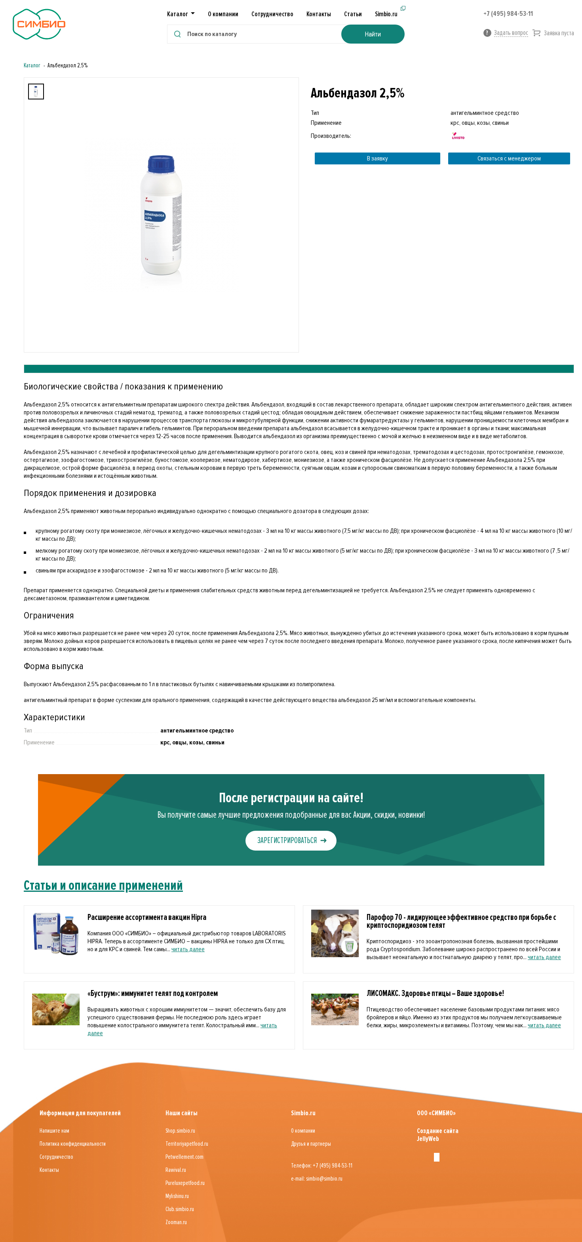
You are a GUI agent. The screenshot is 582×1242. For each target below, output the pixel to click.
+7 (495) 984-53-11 (508, 13)
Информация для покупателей (80, 1112)
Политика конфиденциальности (73, 1144)
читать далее (188, 949)
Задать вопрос (511, 32)
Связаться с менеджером (509, 158)
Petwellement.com (184, 1157)
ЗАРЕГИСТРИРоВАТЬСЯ (287, 840)
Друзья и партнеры (311, 1144)
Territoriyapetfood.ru (186, 1144)
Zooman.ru (176, 1222)
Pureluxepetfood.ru (185, 1183)
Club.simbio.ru (179, 1209)
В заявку (377, 158)
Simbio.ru (386, 14)
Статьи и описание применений (103, 885)
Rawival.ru (175, 1170)
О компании (223, 14)
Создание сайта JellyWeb (437, 1134)
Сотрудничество (272, 14)
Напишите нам (54, 1131)
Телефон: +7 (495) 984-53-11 (321, 1166)
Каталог (32, 65)
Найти (373, 34)
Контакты (318, 14)
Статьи (353, 14)
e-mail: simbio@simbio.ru (316, 1179)
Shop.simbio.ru (180, 1131)
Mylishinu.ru (177, 1196)
